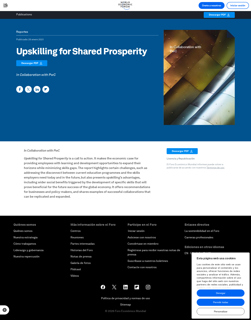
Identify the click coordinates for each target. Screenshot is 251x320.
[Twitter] (28, 89)
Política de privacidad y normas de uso (125, 298)
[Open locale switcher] (4, 310)
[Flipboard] (45, 89)
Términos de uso (215, 167)
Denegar (220, 293)
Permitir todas (220, 302)
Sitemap (125, 304)
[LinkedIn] (37, 89)
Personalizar (220, 311)
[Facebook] (19, 89)
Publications (24, 14)
